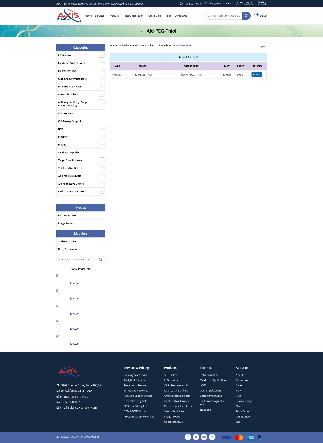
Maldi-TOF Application (213, 380)
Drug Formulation (68, 249)
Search (246, 16)
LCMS (203, 385)
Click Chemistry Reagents (72, 78)
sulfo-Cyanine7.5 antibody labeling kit (84, 308)
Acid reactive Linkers (69, 175)
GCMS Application (210, 390)
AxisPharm (92, 436)
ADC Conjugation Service (138, 395)
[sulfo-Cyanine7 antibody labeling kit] (61, 294)
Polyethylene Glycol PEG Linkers (137, 45)
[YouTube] (204, 437)
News (239, 406)
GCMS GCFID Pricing (135, 411)
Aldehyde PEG (165, 45)
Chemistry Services (211, 395)
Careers (240, 385)
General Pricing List (135, 401)
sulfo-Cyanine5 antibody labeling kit (83, 277)
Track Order (243, 411)
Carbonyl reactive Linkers (72, 191)
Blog (238, 395)
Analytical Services (134, 380)
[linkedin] (212, 437)
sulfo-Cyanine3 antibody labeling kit (83, 323)
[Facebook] (188, 437)
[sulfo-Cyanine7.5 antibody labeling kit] (61, 310)
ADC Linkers (171, 375)
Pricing (256, 74)
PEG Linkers (64, 55)
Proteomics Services (135, 385)
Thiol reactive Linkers (70, 168)
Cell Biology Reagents (70, 121)
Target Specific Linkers (70, 160)
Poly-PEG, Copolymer (69, 86)
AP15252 (116, 74)
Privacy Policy (244, 401)
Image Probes (66, 223)
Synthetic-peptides (68, 152)
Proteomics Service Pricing (139, 416)
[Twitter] (196, 437)
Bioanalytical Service (135, 375)
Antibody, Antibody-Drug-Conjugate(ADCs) (72, 104)
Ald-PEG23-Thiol (143, 74)
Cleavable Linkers (68, 94)
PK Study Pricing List (135, 406)
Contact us (242, 380)
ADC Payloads (66, 113)
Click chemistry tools (176, 385)
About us (241, 375)
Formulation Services (136, 390)
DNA (60, 129)
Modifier (63, 136)
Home (113, 45)
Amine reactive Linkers (71, 183)
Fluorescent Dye (67, 70)
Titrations (205, 409)
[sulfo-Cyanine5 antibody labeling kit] (61, 279)
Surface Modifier (67, 241)
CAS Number (243, 416)
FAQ (238, 390)
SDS (238, 421)
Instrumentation (209, 375)
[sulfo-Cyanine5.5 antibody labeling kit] (61, 340)
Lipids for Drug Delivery (71, 63)
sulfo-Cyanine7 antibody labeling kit (83, 292)
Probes (62, 144)
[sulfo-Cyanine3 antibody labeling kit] (61, 325)
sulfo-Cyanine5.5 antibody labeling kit (84, 338)
